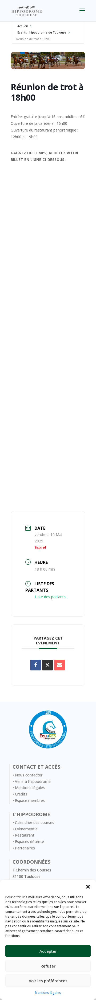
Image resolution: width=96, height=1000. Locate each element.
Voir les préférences (48, 980)
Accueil (22, 26)
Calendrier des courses (34, 822)
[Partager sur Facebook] (35, 665)
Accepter (48, 951)
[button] (88, 886)
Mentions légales (48, 992)
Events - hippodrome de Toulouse (41, 32)
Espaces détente (29, 841)
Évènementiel (26, 828)
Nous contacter (28, 775)
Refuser (48, 966)
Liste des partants (50, 596)
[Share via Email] (59, 665)
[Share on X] (47, 665)
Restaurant (24, 835)
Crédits (21, 794)
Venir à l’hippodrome (33, 781)
